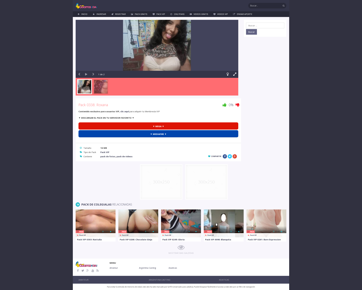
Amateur (114, 267)
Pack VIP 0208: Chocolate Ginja (136, 239)
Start (86, 74)
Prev (79, 74)
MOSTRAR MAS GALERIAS (181, 253)
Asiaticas (173, 267)
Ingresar (101, 14)
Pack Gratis (141, 14)
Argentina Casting (147, 267)
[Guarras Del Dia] (87, 5)
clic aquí (124, 111)
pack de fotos (107, 156)
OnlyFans (179, 14)
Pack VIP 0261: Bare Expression (264, 239)
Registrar (120, 14)
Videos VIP (222, 14)
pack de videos (124, 156)
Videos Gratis (201, 14)
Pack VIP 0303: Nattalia (89, 239)
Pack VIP (160, 14)
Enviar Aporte (244, 14)
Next (93, 74)
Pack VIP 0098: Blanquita (218, 239)
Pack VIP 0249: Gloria (173, 239)
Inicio (84, 14)
